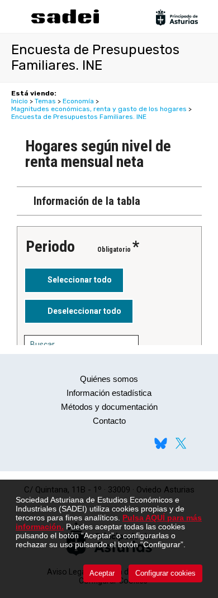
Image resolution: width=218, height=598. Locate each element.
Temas (45, 101)
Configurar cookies (165, 573)
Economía (78, 101)
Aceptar (102, 573)
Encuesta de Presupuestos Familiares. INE (78, 117)
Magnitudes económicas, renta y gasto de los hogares (99, 109)
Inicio (19, 101)
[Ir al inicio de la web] (64, 22)
